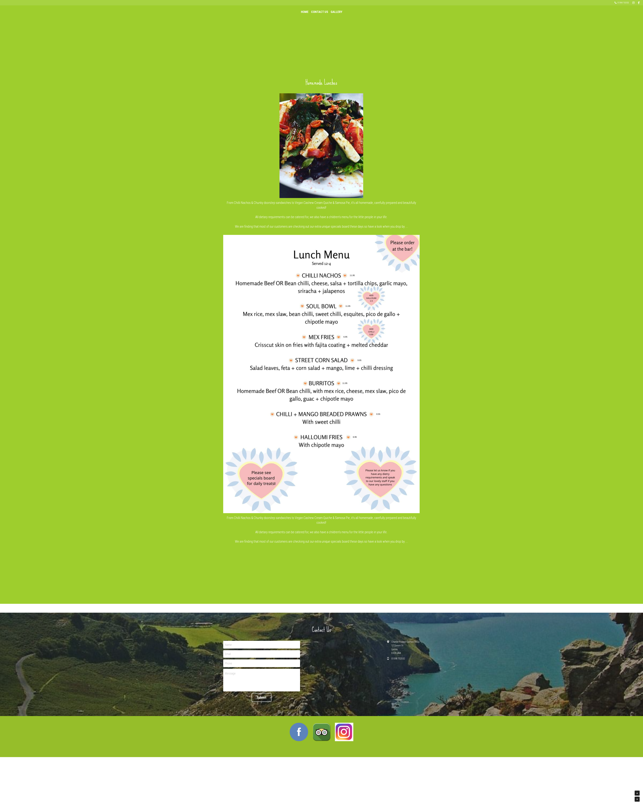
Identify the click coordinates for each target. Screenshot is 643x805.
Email (228, 654)
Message (230, 673)
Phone (228, 663)
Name (228, 644)
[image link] (299, 732)
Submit (261, 697)
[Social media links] (633, 2)
